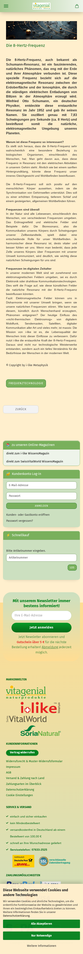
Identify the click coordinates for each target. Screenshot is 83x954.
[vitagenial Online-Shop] (41, 6)
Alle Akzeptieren (41, 923)
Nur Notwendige (41, 935)
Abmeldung (50, 647)
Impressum (13, 767)
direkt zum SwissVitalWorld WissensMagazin (34, 461)
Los (72, 567)
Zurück (20, 409)
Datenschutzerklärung (16, 915)
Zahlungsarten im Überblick (23, 784)
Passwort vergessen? (19, 521)
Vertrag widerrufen (22, 752)
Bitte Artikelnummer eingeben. (26, 550)
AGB (8, 772)
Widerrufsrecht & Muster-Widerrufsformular (34, 761)
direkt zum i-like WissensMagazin (27, 453)
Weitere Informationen (41, 946)
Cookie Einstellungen (19, 795)
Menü (6, 6)
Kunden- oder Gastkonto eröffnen (28, 515)
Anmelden (41, 505)
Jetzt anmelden (41, 627)
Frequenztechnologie (26, 383)
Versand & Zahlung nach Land (25, 778)
